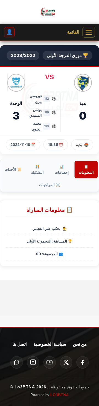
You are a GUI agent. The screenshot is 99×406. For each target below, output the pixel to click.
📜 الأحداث (13, 169)
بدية (79, 144)
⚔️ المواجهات (49, 184)
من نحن (80, 344)
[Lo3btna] (49, 12)
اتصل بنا (19, 344)
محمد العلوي (37, 126)
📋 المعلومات (86, 169)
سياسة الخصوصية (50, 344)
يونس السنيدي (35, 112)
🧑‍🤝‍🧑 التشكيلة (37, 169)
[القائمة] (88, 32)
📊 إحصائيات (62, 169)
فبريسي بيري (36, 99)
